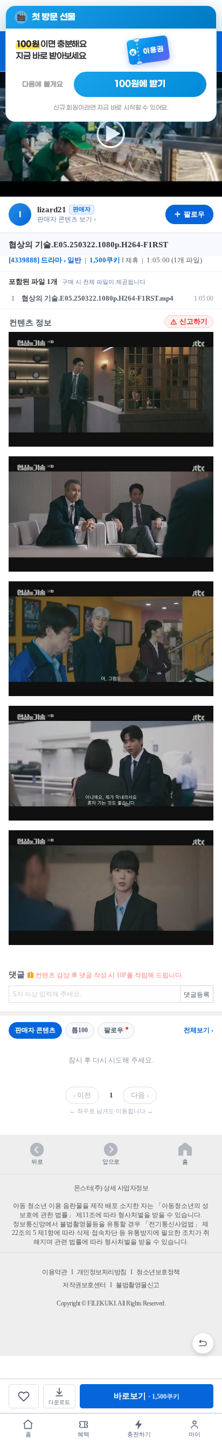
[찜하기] (24, 1396)
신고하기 (193, 321)
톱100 (80, 1030)
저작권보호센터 (84, 1285)
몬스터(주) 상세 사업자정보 (111, 1188)
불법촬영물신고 (137, 1285)
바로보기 (146, 1396)
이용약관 (54, 1272)
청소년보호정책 (158, 1272)
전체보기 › (198, 1030)
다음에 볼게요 (42, 84)
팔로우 (113, 1030)
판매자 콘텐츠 (35, 1030)
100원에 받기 (140, 84)
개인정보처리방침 (102, 1272)
